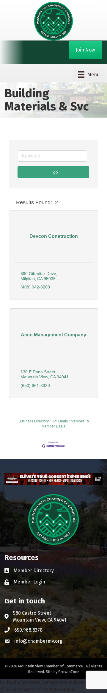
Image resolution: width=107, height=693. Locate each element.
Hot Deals (60, 421)
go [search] (55, 172)
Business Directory (33, 421)
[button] (11, 202)
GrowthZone (68, 671)
